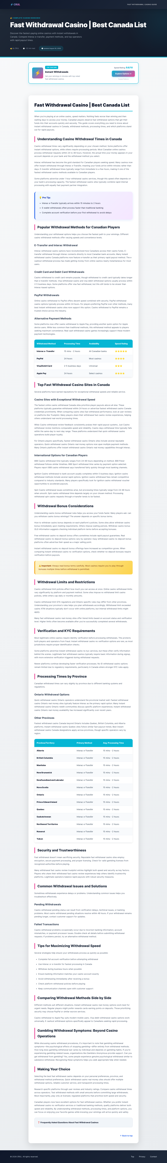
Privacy (142, 1157)
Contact (153, 1157)
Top (132, 1157)
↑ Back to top (126, 1136)
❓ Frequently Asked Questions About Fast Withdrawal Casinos (68, 1122)
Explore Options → (123, 73)
